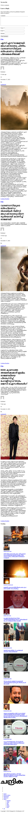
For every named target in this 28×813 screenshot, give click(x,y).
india (8, 804)
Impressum (6, 796)
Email (2, 30)
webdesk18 (3, 84)
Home (5, 793)
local (8, 807)
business (9, 800)
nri (4, 808)
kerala (8, 806)
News (5, 799)
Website (2, 33)
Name (2, 28)
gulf (7, 803)
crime (8, 801)
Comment (3, 15)
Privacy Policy (7, 795)
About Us (6, 797)
